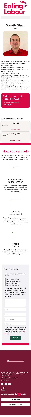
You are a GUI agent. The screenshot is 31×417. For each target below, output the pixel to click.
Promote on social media (13, 279)
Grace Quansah (15, 134)
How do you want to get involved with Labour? (15, 274)
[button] (15, 17)
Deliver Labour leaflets (12, 283)
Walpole (15, 28)
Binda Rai (15, 123)
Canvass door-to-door (12, 285)
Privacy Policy (5, 380)
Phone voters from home (13, 281)
